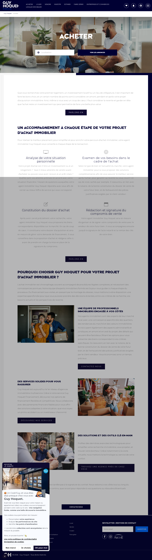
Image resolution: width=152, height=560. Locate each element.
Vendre (48, 4)
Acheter (29, 4)
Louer (38, 4)
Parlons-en (76, 112)
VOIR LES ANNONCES (97, 52)
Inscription (141, 529)
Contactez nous (76, 507)
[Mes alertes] (133, 5)
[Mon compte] (140, 5)
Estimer (67, 4)
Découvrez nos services (36, 420)
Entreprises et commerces (98, 4)
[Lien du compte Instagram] (110, 536)
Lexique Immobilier (34, 7)
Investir (57, 4)
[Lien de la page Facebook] (104, 536)
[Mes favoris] (126, 5)
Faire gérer (78, 4)
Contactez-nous (91, 366)
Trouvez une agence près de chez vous (103, 468)
